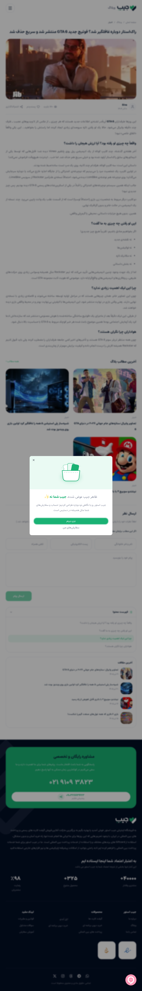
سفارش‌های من (71, 528)
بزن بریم (71, 521)
